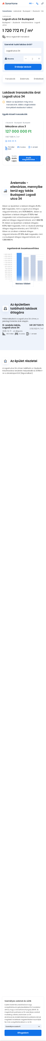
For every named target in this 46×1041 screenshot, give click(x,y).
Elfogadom (23, 1032)
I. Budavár (36, 11)
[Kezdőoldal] (9, 3)
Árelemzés (24, 79)
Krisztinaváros (27, 22)
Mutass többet (23, 283)
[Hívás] (37, 3)
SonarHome (7, 11)
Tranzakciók (10, 79)
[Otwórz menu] (42, 3)
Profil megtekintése (28, 159)
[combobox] (23, 51)
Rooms (11, 59)
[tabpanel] (23, 142)
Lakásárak (17, 11)
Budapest (26, 11)
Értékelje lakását (23, 66)
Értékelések (39, 79)
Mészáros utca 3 (15, 126)
